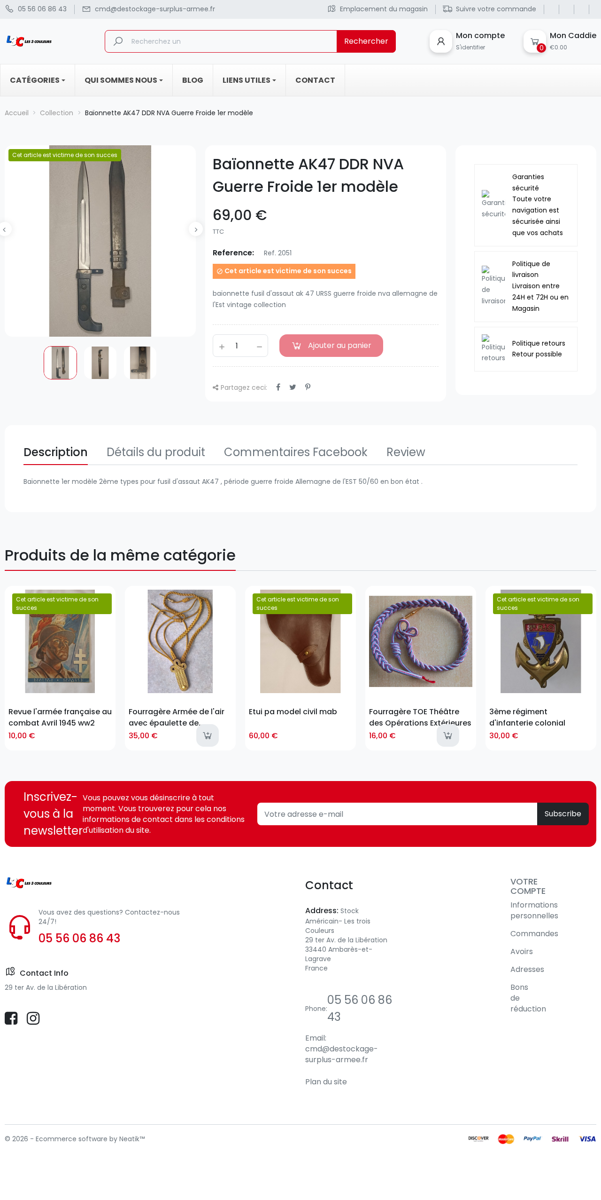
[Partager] (278, 387)
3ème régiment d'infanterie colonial (527, 717)
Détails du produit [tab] (156, 452)
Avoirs (521, 951)
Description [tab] (55, 452)
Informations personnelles (534, 910)
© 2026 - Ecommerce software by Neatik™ (75, 1139)
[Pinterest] (307, 387)
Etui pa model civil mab (293, 711)
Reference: (233, 252)
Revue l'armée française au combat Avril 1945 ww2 (60, 717)
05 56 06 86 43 (79, 938)
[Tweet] (292, 387)
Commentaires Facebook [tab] (296, 452)
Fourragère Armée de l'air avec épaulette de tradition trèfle (176, 717)
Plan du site (326, 1081)
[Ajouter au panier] (207, 735)
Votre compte (528, 886)
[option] (60, 362)
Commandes (534, 933)
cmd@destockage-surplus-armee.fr (341, 1054)
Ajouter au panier (339, 345)
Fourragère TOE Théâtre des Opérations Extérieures (420, 717)
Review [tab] (405, 452)
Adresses (527, 969)
